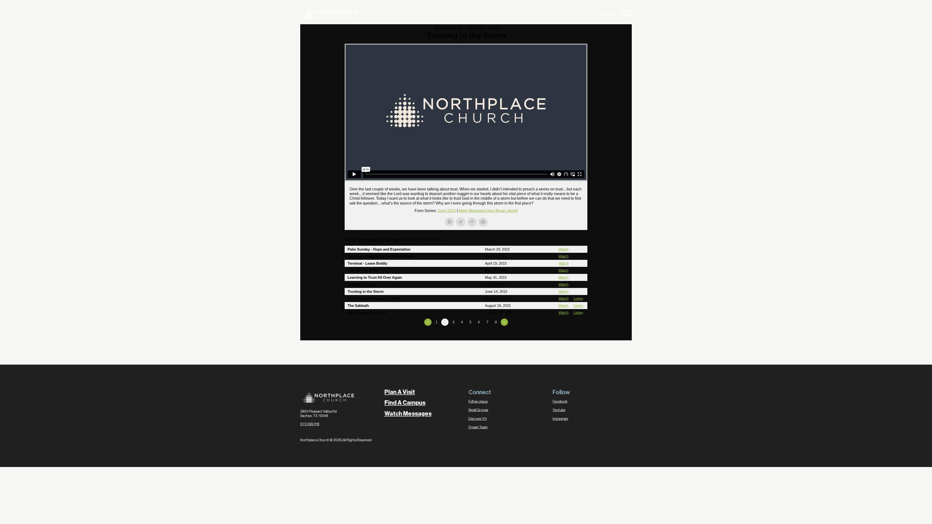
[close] (627, 14)
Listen (578, 298)
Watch (563, 249)
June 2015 (447, 211)
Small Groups (478, 410)
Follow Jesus (478, 401)
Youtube (559, 410)
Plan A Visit (399, 392)
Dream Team (478, 427)
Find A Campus (404, 403)
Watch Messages (408, 414)
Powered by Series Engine (569, 335)
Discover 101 (477, 419)
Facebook (560, 401)
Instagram (560, 419)
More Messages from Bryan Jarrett (488, 211)
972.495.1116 (309, 424)
